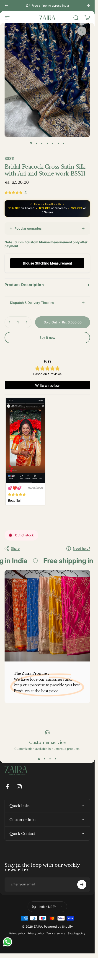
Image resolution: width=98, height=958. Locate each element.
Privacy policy (36, 926)
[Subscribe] (81, 877)
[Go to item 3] (42, 143)
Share (15, 541)
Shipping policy (76, 926)
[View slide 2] (44, 752)
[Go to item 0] (31, 143)
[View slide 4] (55, 752)
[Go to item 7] (64, 143)
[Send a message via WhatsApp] (7, 942)
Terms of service (55, 926)
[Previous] (6, 5)
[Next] (88, 5)
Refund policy (17, 926)
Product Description (47, 284)
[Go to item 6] (58, 143)
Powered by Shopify (58, 919)
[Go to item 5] (53, 143)
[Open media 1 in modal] (81, 31)
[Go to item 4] (47, 143)
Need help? (81, 541)
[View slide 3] (50, 752)
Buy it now (47, 337)
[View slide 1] (39, 752)
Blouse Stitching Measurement (47, 263)
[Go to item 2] (36, 143)
